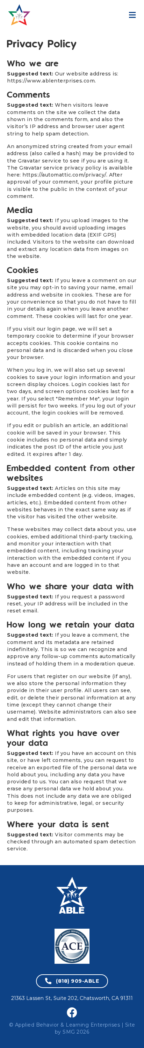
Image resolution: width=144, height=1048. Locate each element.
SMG (69, 1032)
